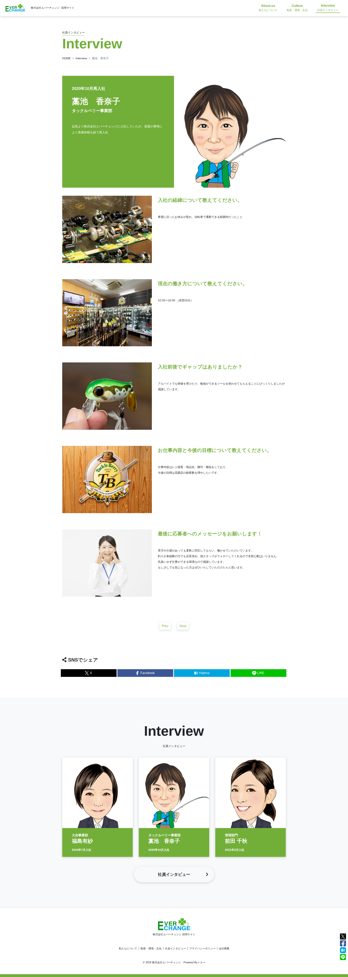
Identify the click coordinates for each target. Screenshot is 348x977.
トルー (201, 962)
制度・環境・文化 (151, 948)
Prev (165, 626)
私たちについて (128, 948)
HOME (66, 58)
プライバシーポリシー (202, 948)
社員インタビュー (175, 948)
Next (183, 626)
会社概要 (224, 948)
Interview (81, 58)
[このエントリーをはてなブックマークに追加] (343, 950)
